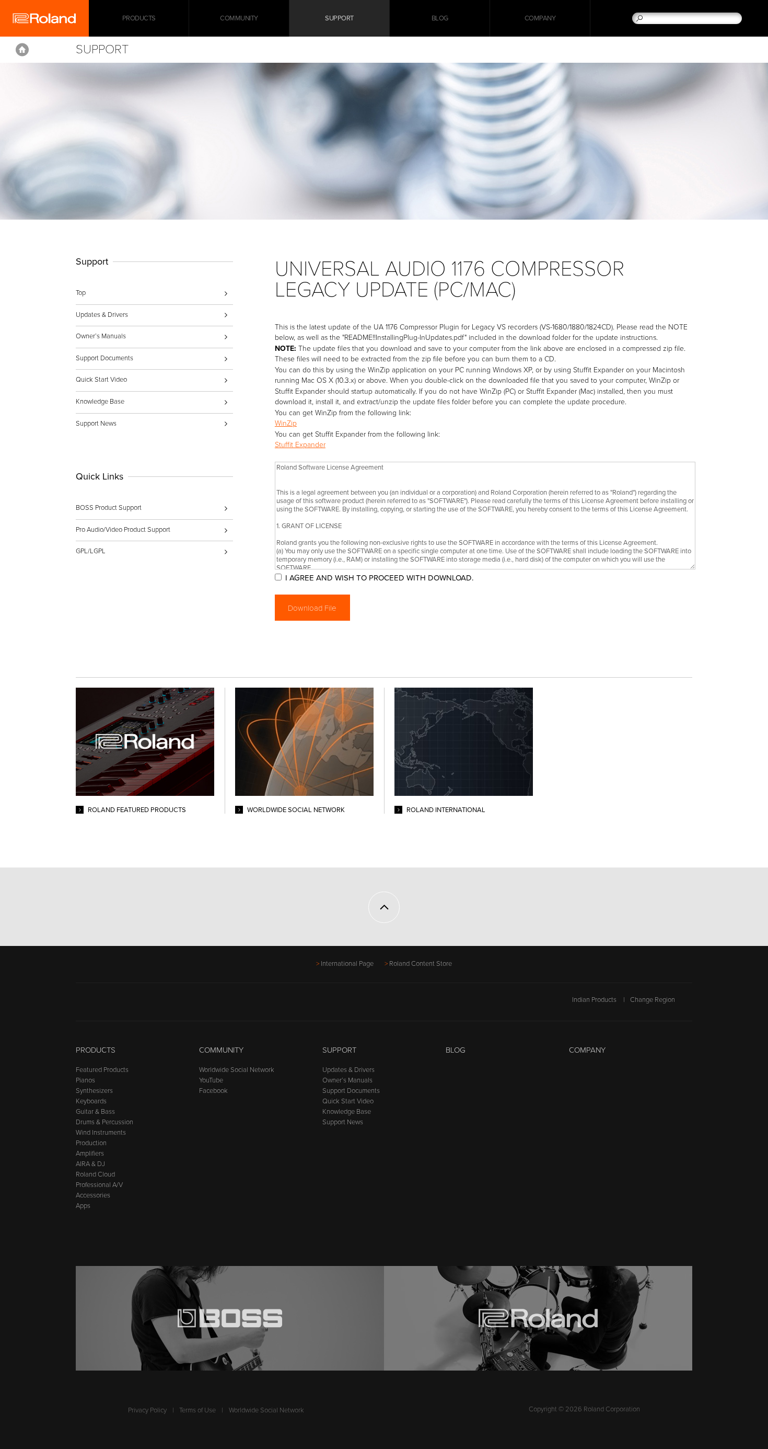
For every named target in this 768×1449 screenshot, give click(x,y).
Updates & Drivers (102, 315)
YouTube (211, 1080)
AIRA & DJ (90, 1164)
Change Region (652, 1000)
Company (540, 18)
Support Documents (104, 358)
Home (22, 49)
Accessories (93, 1195)
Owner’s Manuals (101, 336)
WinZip (286, 423)
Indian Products (594, 1000)
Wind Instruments (101, 1132)
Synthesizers (94, 1091)
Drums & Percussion (104, 1122)
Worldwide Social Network (236, 1070)
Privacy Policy (147, 1410)
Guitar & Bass (95, 1112)
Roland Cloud (95, 1174)
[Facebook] (82, 1005)
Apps (83, 1206)
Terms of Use (197, 1410)
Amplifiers (90, 1153)
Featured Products (102, 1070)
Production (91, 1143)
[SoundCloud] (161, 1005)
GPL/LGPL (91, 551)
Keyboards (91, 1101)
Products (95, 1050)
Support (339, 18)
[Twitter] (102, 1005)
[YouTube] (122, 1005)
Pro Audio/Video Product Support (123, 530)
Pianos (85, 1080)
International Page (347, 964)
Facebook (213, 1091)
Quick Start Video (101, 379)
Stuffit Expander (300, 444)
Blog (440, 18)
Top (81, 293)
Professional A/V (99, 1185)
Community (239, 18)
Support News (96, 423)
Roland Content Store (420, 964)
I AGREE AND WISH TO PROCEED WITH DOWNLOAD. (379, 578)
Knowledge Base (100, 401)
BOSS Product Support (109, 508)
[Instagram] (141, 1005)
